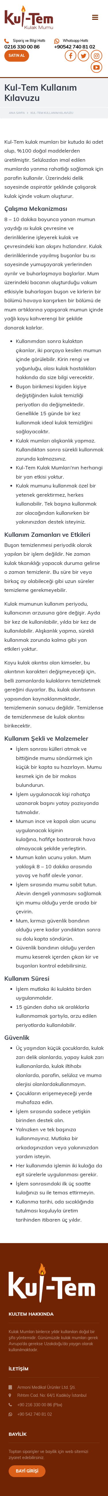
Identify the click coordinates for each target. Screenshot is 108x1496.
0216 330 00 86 (21, 46)
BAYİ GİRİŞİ (27, 1471)
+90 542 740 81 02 (34, 1414)
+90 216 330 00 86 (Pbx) (39, 1404)
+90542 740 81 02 (74, 46)
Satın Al (17, 55)
